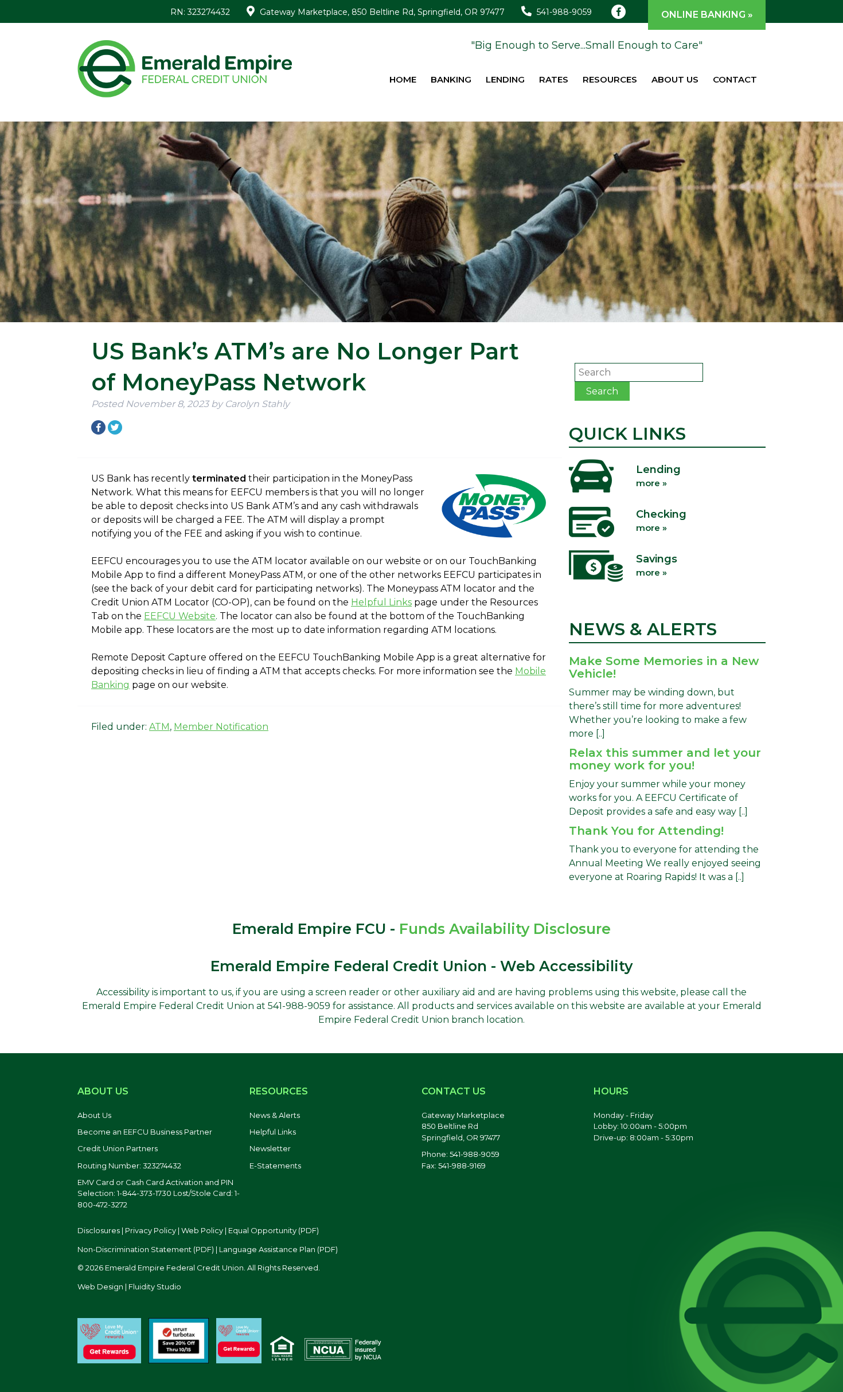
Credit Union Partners (117, 1148)
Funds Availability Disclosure (505, 928)
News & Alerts (274, 1115)
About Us (674, 79)
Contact (735, 79)
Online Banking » (707, 14)
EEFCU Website (180, 616)
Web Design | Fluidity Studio (129, 1286)
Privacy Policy (150, 1230)
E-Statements (275, 1165)
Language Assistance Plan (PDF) (278, 1249)
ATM (159, 726)
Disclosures (98, 1230)
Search (602, 391)
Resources (610, 79)
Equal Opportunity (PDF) (273, 1230)
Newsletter (270, 1148)
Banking (451, 79)
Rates (553, 79)
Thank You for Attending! (646, 831)
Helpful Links (381, 602)
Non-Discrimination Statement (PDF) (145, 1249)
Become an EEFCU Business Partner (144, 1131)
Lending (505, 79)
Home (402, 79)
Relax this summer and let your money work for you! (665, 759)
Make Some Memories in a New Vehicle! (664, 667)
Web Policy (202, 1230)
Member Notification (221, 726)
